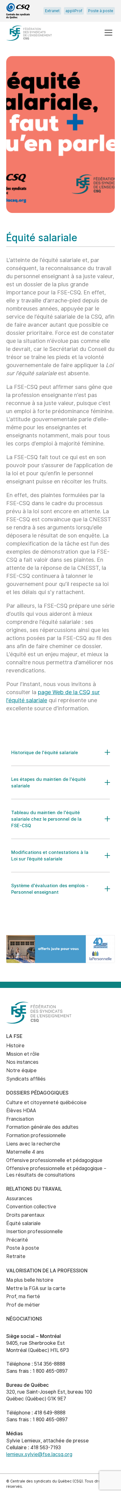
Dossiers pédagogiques (37, 1093)
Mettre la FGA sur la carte (35, 1288)
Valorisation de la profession (46, 1271)
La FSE (14, 1036)
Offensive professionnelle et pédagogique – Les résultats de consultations (56, 1171)
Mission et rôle (22, 1054)
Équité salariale (23, 1223)
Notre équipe (21, 1070)
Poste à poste (100, 11)
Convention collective (31, 1207)
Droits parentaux (25, 1215)
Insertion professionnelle (34, 1231)
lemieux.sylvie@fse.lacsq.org (39, 1454)
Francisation (20, 1119)
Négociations (24, 1319)
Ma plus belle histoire (29, 1280)
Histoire (15, 1046)
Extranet (52, 11)
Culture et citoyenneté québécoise (46, 1102)
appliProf (73, 11)
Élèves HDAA (21, 1111)
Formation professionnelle (36, 1135)
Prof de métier (23, 1305)
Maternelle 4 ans (25, 1152)
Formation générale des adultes (42, 1127)
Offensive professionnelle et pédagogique (54, 1160)
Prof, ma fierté (23, 1296)
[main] (60, 490)
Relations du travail (34, 1189)
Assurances (19, 1198)
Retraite (15, 1256)
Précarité (17, 1240)
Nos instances (22, 1062)
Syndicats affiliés (26, 1079)
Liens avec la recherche (33, 1144)
